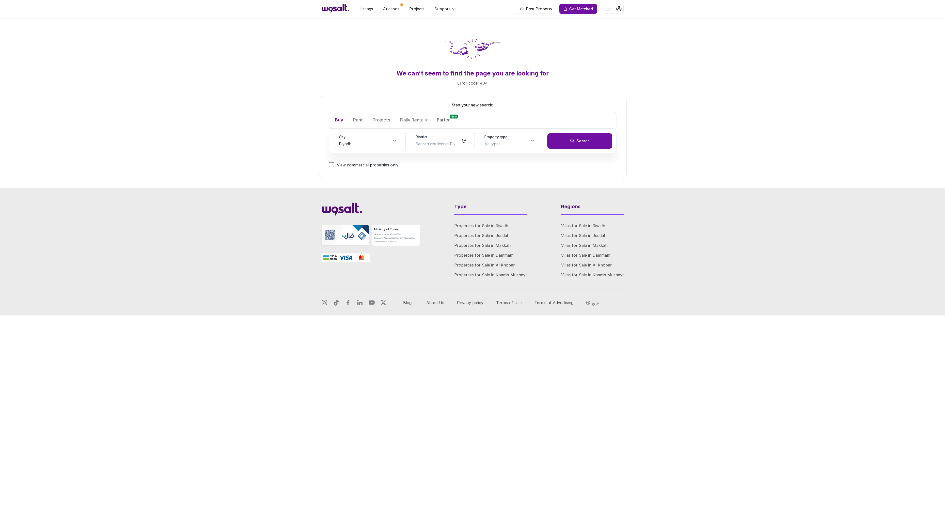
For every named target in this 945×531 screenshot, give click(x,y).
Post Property (539, 8)
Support (442, 8)
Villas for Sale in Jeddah (583, 235)
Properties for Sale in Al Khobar (484, 265)
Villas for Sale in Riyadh (583, 225)
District (421, 137)
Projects (417, 8)
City (342, 137)
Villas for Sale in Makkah (584, 245)
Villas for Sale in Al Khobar (586, 265)
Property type (495, 137)
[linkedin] (360, 303)
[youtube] (372, 303)
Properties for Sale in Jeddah (481, 235)
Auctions (391, 8)
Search (583, 140)
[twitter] (383, 303)
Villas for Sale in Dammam (585, 255)
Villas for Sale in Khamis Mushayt (592, 274)
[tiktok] (336, 303)
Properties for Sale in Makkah (482, 245)
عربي (596, 303)
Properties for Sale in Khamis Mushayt (490, 274)
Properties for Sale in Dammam (483, 255)
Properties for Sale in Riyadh (481, 225)
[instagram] (324, 303)
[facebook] (348, 303)
